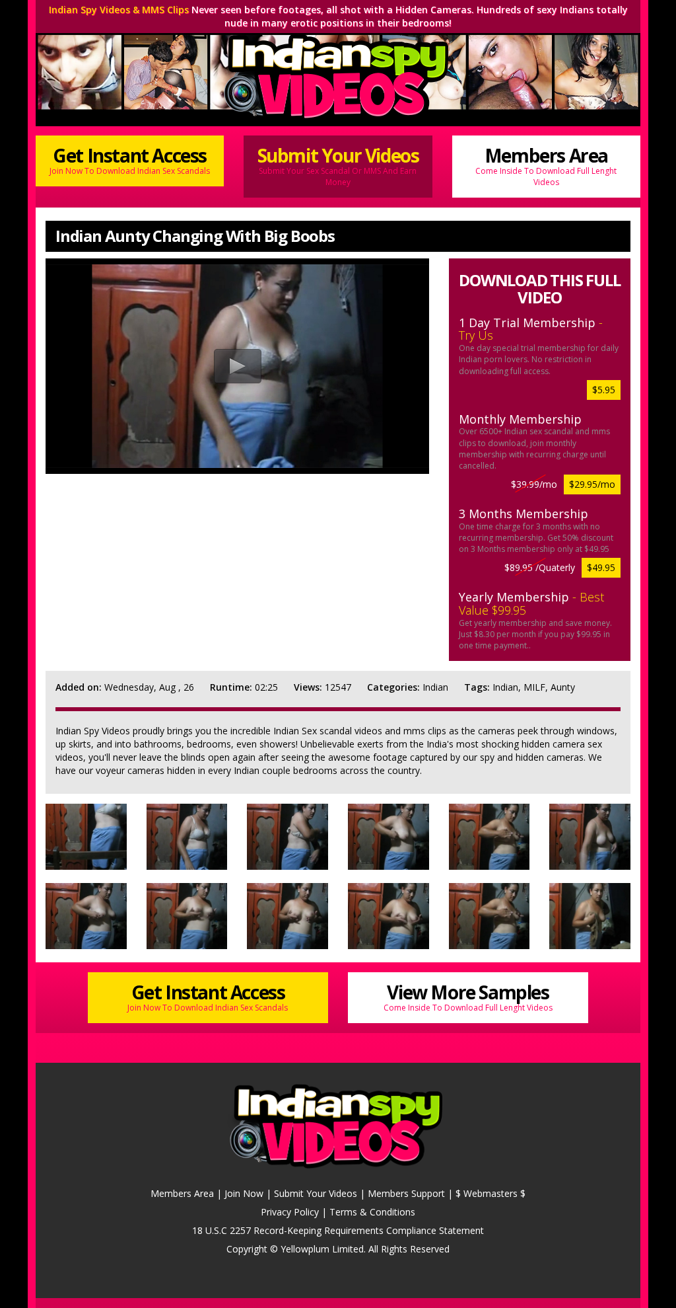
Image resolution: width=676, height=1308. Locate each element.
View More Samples (468, 996)
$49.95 (601, 567)
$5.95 (603, 389)
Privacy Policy (290, 1212)
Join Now (243, 1193)
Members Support (406, 1193)
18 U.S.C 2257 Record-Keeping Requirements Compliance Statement (338, 1230)
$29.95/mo (592, 484)
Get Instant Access (130, 159)
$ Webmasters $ (490, 1193)
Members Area (546, 165)
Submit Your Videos (338, 165)
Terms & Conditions (372, 1212)
